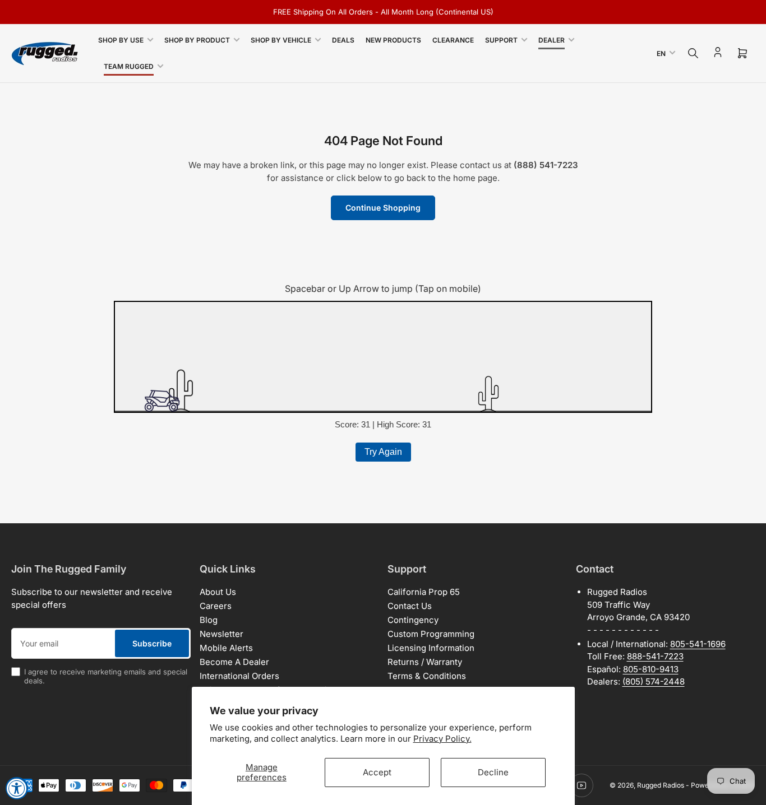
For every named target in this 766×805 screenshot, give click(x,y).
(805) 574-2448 (653, 681)
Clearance (453, 40)
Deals (343, 40)
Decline (493, 772)
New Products (393, 40)
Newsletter (221, 634)
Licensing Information (430, 648)
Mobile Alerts (226, 648)
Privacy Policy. (442, 738)
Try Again (383, 452)
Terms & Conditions (426, 676)
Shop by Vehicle (281, 40)
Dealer (551, 40)
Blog (209, 620)
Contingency (413, 620)
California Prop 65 (423, 592)
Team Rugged (129, 66)
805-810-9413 (651, 669)
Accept (377, 772)
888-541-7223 (655, 656)
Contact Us (409, 606)
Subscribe (152, 643)
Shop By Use (121, 40)
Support (501, 40)
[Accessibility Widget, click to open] (17, 788)
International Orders (239, 676)
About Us (218, 592)
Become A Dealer (234, 662)
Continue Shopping (383, 207)
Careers (216, 606)
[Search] (693, 53)
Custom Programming (430, 634)
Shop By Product (197, 40)
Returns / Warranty (424, 662)
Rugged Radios (660, 785)
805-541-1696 (698, 644)
